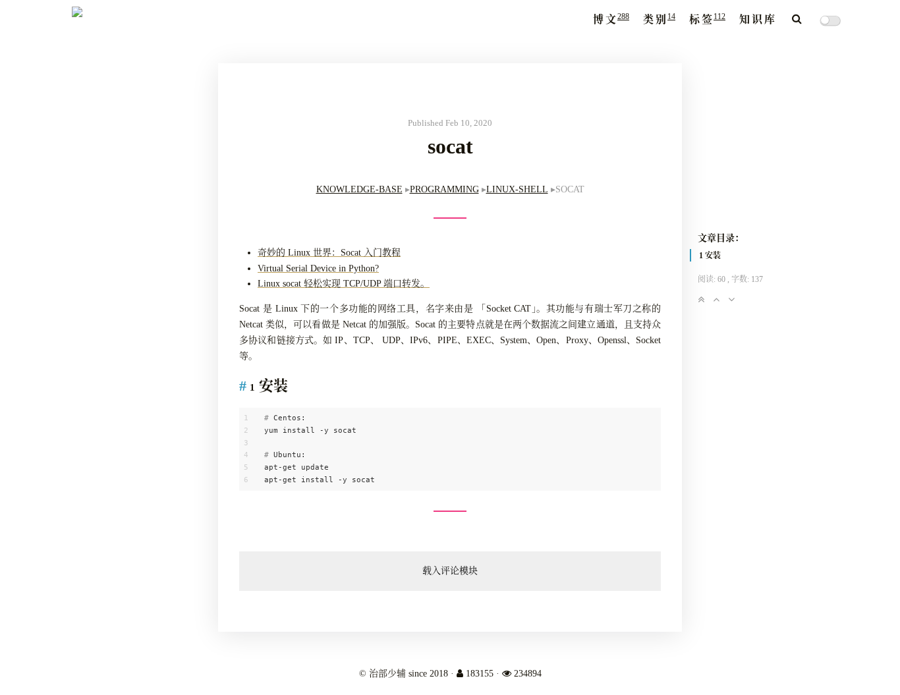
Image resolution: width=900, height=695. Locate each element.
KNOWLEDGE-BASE (359, 189)
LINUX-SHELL (517, 189)
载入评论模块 (450, 571)
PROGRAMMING (444, 189)
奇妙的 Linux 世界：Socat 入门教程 (329, 253)
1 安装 (710, 255)
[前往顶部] (716, 299)
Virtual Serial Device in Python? (318, 268)
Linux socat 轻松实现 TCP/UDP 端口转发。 (344, 284)
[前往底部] (731, 299)
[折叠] (701, 299)
